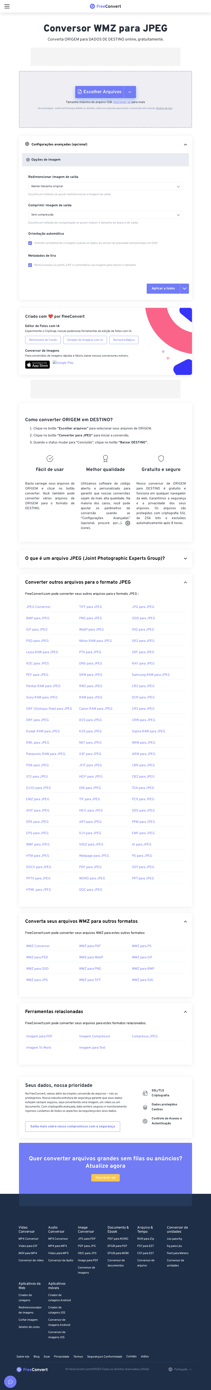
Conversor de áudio (60, 1260)
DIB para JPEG (90, 788)
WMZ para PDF (90, 946)
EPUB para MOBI (118, 1253)
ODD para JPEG (143, 618)
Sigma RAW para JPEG (148, 731)
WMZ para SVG (142, 980)
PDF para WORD (118, 1239)
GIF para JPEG (37, 630)
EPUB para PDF (117, 1246)
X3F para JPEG (90, 754)
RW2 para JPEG (90, 686)
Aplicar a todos (163, 288)
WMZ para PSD (37, 957)
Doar (47, 1357)
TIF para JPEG (89, 799)
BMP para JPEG (37, 618)
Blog (37, 1357)
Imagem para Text (92, 1048)
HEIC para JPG (87, 1253)
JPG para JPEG (143, 607)
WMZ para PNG (90, 969)
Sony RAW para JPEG (42, 698)
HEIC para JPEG (91, 811)
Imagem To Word (38, 1048)
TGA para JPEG (143, 788)
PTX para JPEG (90, 652)
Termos (78, 1357)
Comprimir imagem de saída (50, 205)
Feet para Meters (178, 1253)
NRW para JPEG (143, 743)
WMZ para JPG (37, 980)
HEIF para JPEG (91, 777)
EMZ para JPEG (37, 799)
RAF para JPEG (143, 664)
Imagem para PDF (39, 1036)
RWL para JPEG (37, 743)
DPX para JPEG (37, 822)
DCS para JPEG (90, 720)
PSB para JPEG (37, 765)
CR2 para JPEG (143, 686)
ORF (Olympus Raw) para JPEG (49, 709)
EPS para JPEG (37, 833)
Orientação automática (46, 234)
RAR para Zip (145, 1239)
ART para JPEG (90, 822)
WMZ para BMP (143, 969)
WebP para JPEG (91, 630)
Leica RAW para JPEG (42, 652)
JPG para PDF (87, 1239)
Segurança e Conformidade (104, 1357)
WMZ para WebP (91, 957)
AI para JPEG (141, 845)
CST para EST (145, 1253)
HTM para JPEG (37, 856)
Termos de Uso (164, 108)
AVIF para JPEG (37, 811)
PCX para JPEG (143, 799)
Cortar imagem (28, 1320)
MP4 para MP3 (57, 1246)
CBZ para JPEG (143, 777)
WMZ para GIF (142, 957)
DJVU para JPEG (38, 788)
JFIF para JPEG (90, 765)
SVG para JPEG (143, 630)
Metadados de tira (42, 256)
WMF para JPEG (38, 845)
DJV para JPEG (90, 833)
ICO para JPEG (37, 777)
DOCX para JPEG (38, 867)
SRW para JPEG (90, 675)
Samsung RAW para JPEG (151, 675)
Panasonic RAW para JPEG (45, 754)
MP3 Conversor (58, 1239)
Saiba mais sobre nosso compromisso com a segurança (72, 1127)
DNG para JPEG (90, 664)
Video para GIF (28, 1246)
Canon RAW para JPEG (96, 709)
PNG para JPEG (90, 618)
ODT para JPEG (143, 867)
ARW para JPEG (143, 754)
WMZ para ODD (37, 969)
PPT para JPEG (143, 878)
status (145, 1356)
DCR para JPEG (143, 698)
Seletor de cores (29, 1327)
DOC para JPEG (90, 890)
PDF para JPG (87, 1246)
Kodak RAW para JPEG (43, 731)
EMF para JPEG (143, 833)
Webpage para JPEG (94, 856)
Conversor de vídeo (31, 1260)
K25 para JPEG (90, 731)
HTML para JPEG (38, 890)
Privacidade (61, 1357)
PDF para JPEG (90, 867)
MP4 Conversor (29, 1239)
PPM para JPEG (143, 822)
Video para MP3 (58, 1253)
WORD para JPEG (92, 878)
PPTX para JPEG (38, 878)
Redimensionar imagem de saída (53, 177)
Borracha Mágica (124, 340)
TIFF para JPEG (90, 607)
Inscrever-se (122, 102)
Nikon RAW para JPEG (95, 641)
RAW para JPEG (90, 698)
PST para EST (145, 1246)
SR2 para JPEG (143, 641)
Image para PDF (88, 1260)
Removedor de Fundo (43, 340)
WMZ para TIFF (90, 980)
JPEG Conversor (38, 607)
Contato (131, 1356)
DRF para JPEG (37, 720)
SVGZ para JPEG (91, 845)
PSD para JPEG (37, 641)
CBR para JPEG (143, 765)
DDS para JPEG (143, 811)
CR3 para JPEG (143, 709)
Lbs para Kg (174, 1239)
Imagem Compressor (94, 1036)
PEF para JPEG (37, 675)
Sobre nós (22, 1357)
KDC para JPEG (37, 664)
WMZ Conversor (38, 946)
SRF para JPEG (143, 652)
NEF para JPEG (90, 743)
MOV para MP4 (28, 1253)
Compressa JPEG (145, 1036)
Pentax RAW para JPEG (43, 686)
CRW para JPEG (143, 720)
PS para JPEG (142, 856)
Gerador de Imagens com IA (85, 340)
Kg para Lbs (174, 1246)
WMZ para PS (141, 946)
